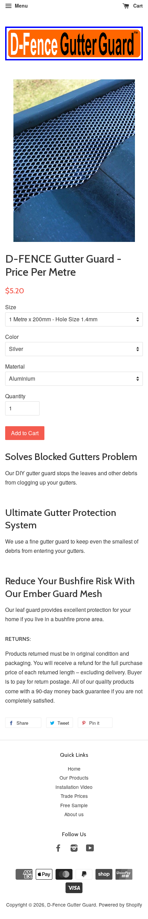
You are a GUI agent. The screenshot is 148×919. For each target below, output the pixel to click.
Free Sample (74, 805)
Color (12, 337)
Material (15, 366)
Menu (20, 5)
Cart (137, 5)
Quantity (15, 396)
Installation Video (74, 786)
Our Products (74, 777)
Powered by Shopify (120, 904)
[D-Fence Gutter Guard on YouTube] (90, 848)
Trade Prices (74, 795)
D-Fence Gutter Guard (71, 904)
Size (10, 307)
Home (74, 768)
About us (74, 814)
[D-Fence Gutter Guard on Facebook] (58, 848)
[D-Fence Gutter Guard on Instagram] (74, 848)
